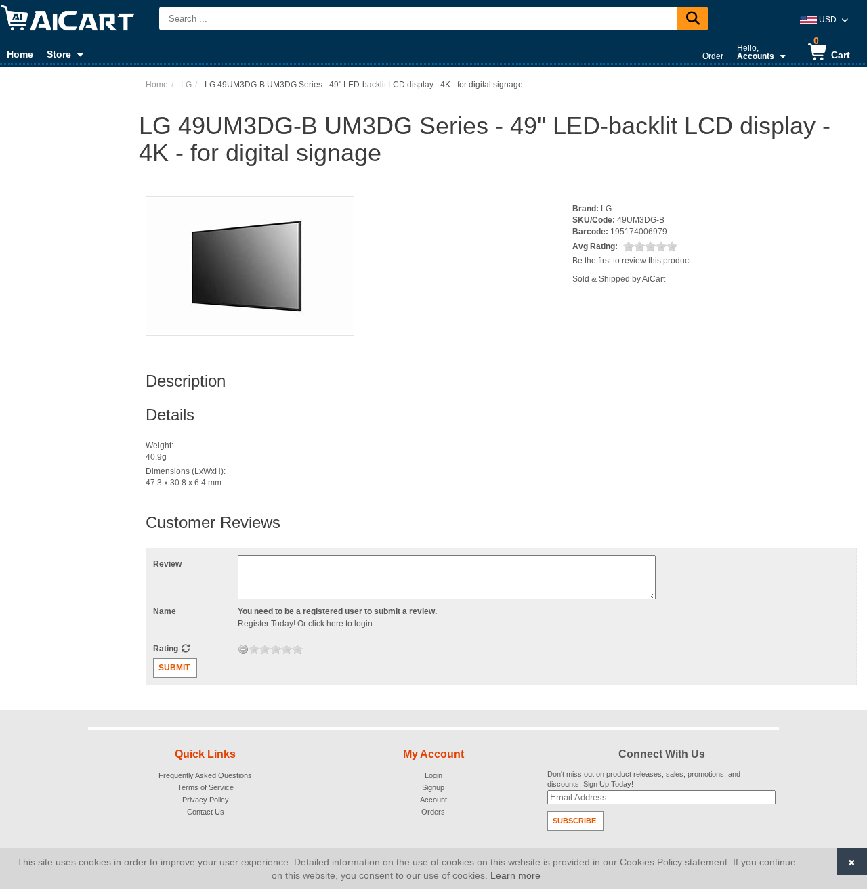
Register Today (265, 623)
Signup (433, 787)
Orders (433, 812)
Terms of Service (205, 787)
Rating (166, 648)
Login (433, 775)
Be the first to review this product (631, 260)
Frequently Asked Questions (205, 775)
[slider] (650, 246)
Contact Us (205, 812)
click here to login (340, 623)
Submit (174, 667)
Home (20, 54)
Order (712, 56)
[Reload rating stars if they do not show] (185, 648)
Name (164, 611)
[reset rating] (243, 649)
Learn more (515, 875)
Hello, (755, 52)
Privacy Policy (205, 800)
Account (433, 800)
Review (167, 564)
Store (59, 54)
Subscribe (574, 821)
